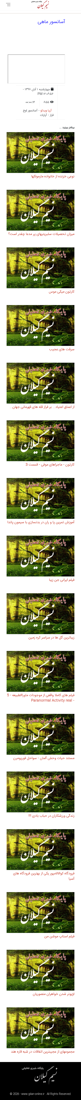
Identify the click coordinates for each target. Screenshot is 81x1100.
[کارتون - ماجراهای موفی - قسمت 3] (40, 441)
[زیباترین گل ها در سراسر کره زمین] (40, 614)
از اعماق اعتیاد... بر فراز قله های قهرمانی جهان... (42, 407)
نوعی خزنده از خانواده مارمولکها (52, 176)
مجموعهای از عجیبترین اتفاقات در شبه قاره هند (42, 1052)
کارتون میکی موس (61, 292)
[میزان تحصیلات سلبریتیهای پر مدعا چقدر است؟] (40, 210)
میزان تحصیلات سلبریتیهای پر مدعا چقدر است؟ (41, 234)
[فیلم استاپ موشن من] (40, 913)
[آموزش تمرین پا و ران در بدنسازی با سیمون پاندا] (40, 499)
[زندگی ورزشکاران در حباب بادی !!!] (40, 792)
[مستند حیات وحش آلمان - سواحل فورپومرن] (40, 734)
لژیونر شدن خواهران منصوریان (53, 994)
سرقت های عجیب (61, 349)
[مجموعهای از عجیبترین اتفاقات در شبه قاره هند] (40, 1028)
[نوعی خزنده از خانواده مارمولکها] (40, 153)
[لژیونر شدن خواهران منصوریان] (40, 970)
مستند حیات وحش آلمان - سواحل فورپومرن (43, 758)
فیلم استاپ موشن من (59, 936)
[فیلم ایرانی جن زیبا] (40, 556)
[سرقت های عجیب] (40, 326)
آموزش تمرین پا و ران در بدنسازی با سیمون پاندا (40, 522)
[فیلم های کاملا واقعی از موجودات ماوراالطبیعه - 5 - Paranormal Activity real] (40, 672)
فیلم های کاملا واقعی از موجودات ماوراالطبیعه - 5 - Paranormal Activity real (40, 698)
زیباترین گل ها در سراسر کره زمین (51, 638)
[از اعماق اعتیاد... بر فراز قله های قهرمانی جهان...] (40, 383)
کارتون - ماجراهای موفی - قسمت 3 (50, 465)
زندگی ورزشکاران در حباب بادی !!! (51, 816)
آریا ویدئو (46, 110)
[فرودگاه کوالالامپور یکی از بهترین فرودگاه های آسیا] (40, 850)
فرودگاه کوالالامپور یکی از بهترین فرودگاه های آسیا (43, 876)
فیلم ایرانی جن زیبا (61, 580)
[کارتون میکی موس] (40, 268)
